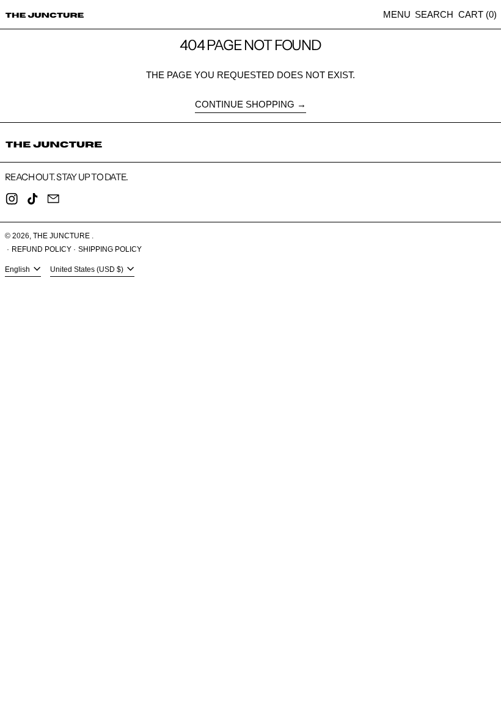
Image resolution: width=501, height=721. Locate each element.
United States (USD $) (87, 269)
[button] (434, 14)
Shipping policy (110, 249)
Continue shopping (244, 104)
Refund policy (41, 249)
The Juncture (62, 236)
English (18, 269)
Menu (397, 14)
